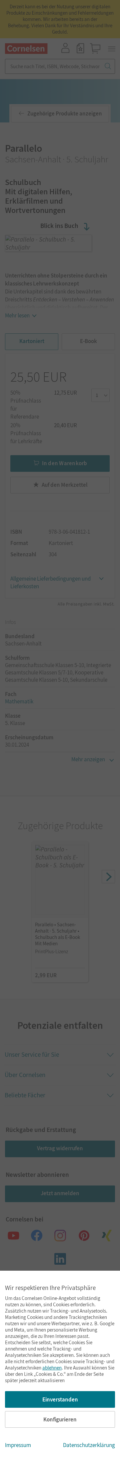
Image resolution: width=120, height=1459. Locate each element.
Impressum (18, 1445)
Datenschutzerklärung (89, 1445)
